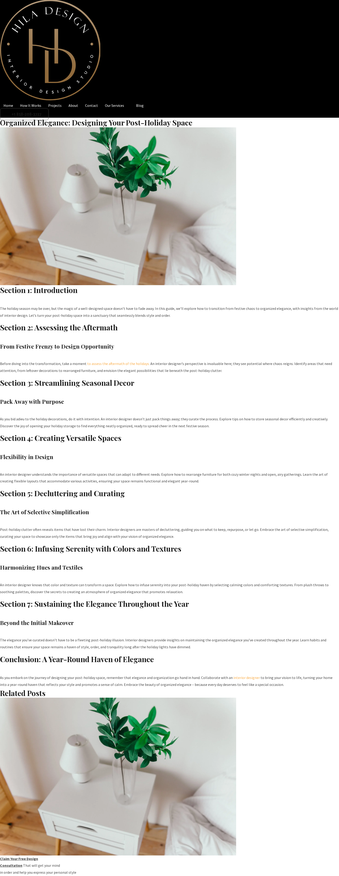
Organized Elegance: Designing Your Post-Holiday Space (96, 122)
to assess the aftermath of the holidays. (118, 363)
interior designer (247, 677)
